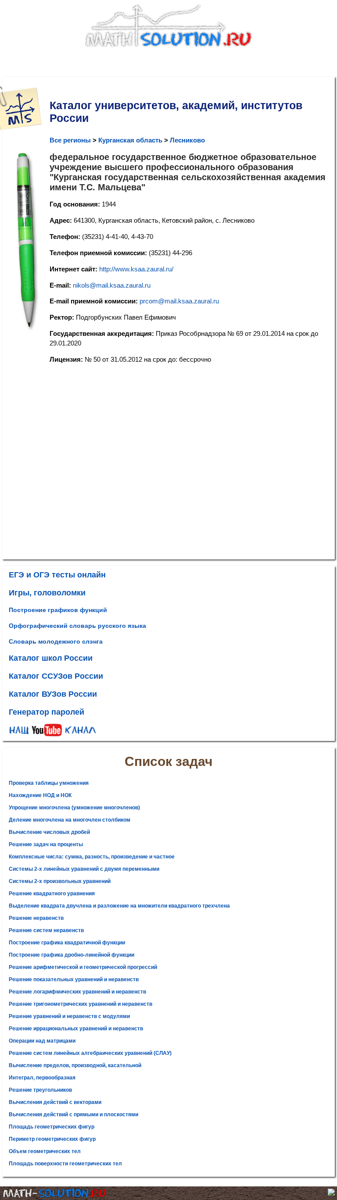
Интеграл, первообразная (42, 1078)
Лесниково (187, 140)
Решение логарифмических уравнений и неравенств (77, 992)
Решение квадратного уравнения (52, 893)
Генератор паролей (46, 712)
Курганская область (130, 140)
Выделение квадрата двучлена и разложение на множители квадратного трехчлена (119, 906)
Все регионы (70, 140)
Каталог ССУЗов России (56, 676)
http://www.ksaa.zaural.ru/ (136, 269)
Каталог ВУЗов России (53, 694)
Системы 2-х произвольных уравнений (60, 881)
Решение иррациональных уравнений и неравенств (76, 1029)
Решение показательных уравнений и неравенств (74, 979)
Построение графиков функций (58, 609)
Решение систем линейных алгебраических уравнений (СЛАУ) (90, 1053)
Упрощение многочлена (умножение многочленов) (74, 808)
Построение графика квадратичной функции (67, 943)
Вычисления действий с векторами (55, 1102)
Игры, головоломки (47, 592)
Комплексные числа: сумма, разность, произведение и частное (92, 857)
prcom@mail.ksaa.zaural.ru (179, 301)
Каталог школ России (51, 658)
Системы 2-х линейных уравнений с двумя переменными (84, 869)
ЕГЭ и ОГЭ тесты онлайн (57, 574)
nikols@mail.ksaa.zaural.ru (112, 285)
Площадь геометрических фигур (51, 1127)
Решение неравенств (36, 918)
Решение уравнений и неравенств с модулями (69, 1016)
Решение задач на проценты (46, 844)
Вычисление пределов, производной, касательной (75, 1065)
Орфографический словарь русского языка (77, 625)
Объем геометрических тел (45, 1151)
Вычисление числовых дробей (49, 832)
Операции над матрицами (42, 1041)
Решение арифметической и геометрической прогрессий (83, 967)
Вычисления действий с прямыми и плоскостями (73, 1114)
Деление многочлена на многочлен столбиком (69, 820)
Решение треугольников (40, 1090)
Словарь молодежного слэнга (56, 641)
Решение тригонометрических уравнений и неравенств (80, 1004)
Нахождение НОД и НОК (40, 795)
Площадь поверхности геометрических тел (65, 1164)
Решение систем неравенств (46, 930)
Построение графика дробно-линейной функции (71, 955)
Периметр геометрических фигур (52, 1139)
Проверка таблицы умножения (49, 783)
